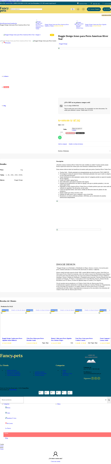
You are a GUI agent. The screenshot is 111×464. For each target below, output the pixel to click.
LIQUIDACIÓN (106, 15)
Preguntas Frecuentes (40, 373)
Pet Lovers (66, 375)
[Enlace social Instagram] (98, 378)
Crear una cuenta (55, 461)
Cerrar (1, 446)
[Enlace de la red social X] (95, 378)
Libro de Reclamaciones (13, 375)
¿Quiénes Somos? (40, 372)
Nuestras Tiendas (39, 375)
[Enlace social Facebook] (92, 378)
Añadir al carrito (70, 133)
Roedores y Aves (67, 373)
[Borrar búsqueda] (105, 400)
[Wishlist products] (83, 9)
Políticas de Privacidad (13, 372)
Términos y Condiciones (13, 373)
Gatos (64, 372)
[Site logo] (4, 13)
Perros (64, 370)
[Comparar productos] (78, 9)
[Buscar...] (109, 400)
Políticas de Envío (12, 370)
